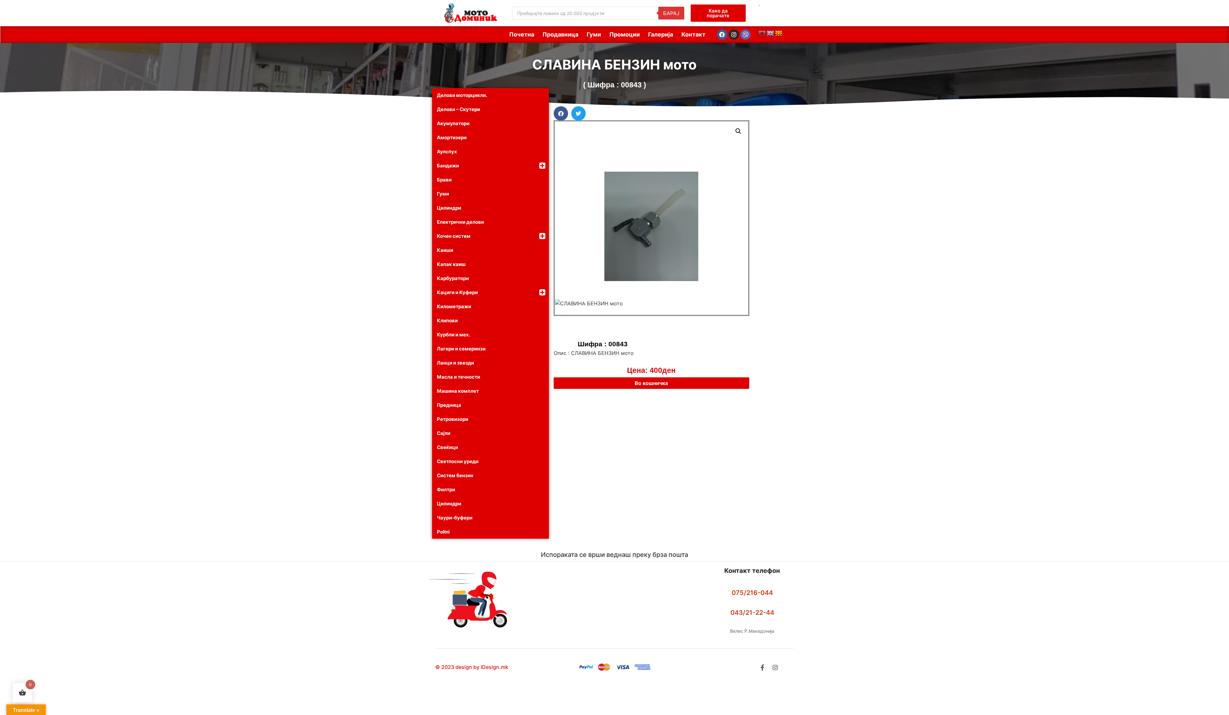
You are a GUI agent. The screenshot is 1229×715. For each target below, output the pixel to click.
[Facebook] (722, 34)
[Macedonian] (779, 33)
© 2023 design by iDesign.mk (471, 667)
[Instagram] (734, 34)
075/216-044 (752, 593)
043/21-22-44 (752, 612)
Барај (671, 13)
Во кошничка (651, 383)
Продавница (560, 34)
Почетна (521, 34)
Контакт (693, 34)
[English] (770, 33)
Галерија (660, 34)
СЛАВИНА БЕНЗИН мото (614, 64)
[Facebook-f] (762, 667)
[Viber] (745, 34)
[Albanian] (762, 33)
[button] (561, 113)
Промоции (624, 34)
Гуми (594, 34)
